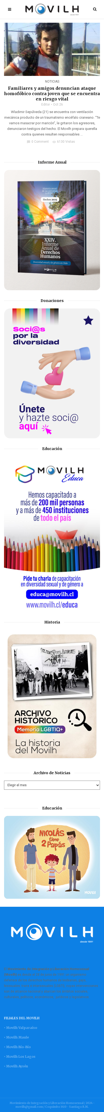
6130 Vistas (63, 142)
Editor (45, 104)
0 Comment (38, 142)
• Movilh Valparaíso (20, 1028)
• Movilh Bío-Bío (17, 1047)
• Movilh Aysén (16, 1066)
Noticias (52, 81)
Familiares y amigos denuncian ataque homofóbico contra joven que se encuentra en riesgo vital (52, 94)
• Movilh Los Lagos (19, 1057)
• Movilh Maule (16, 1037)
